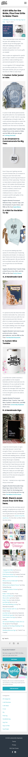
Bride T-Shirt (6, 593)
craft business (7, 702)
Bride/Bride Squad (8, 615)
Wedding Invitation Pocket (10, 589)
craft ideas (6, 20)
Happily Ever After (8, 570)
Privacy (14, 745)
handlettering (6, 719)
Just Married (6, 602)
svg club (5, 722)
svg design (6, 729)
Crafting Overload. (10, 135)
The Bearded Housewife (13, 337)
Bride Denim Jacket (8, 574)
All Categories (6, 699)
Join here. (14, 659)
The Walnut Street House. (14, 494)
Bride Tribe (6, 600)
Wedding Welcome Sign (9, 630)
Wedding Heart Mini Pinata (10, 576)
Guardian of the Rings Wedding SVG (13, 626)
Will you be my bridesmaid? (10, 581)
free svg (18, 20)
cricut (11, 20)
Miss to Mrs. (6, 598)
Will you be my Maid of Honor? (11, 585)
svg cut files (6, 725)
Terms (14, 741)
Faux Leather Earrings (9, 617)
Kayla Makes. (17, 207)
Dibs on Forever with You (10, 609)
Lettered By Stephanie (17, 404)
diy (14, 20)
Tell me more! (14, 688)
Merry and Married (8, 596)
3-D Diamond (6, 572)
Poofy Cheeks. (17, 273)
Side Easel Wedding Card (9, 604)
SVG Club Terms (14, 748)
